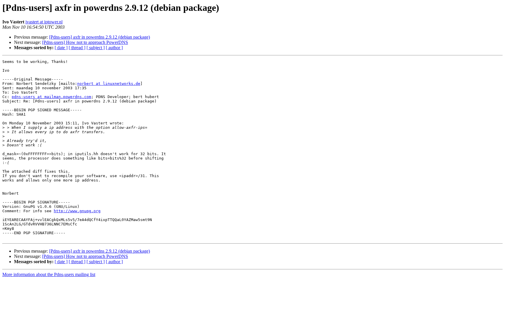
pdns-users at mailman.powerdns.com (51, 97)
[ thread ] (77, 47)
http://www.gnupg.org (77, 211)
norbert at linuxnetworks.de (108, 83)
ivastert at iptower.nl (44, 21)
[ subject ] (96, 47)
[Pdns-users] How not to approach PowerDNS (85, 42)
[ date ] (61, 47)
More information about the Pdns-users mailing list (48, 274)
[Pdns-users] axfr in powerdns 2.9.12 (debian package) (99, 37)
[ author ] (114, 47)
